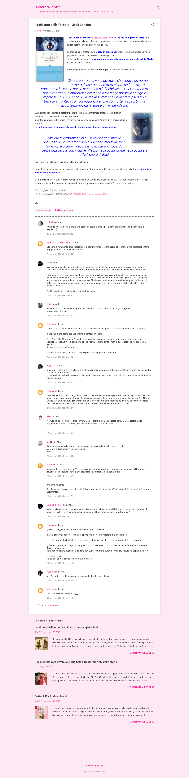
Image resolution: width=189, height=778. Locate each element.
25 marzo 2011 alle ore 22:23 (61, 234)
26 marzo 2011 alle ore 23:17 (61, 382)
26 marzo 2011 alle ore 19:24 (61, 357)
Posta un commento (48, 605)
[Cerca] (158, 8)
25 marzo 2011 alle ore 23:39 (61, 254)
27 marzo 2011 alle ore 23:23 (61, 433)
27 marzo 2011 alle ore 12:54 (61, 408)
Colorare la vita (48, 7)
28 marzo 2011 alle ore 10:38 (61, 456)
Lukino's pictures (55, 505)
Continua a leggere (142, 653)
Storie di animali (43, 210)
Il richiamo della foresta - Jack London (89, 194)
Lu (48, 262)
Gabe (49, 304)
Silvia (49, 416)
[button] (152, 25)
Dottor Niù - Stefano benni (51, 696)
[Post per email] (36, 204)
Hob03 (50, 222)
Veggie (50, 365)
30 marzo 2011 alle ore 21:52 (61, 598)
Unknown (51, 464)
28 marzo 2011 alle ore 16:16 (61, 476)
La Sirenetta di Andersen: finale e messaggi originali (66, 627)
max (49, 442)
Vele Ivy (50, 324)
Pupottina (51, 571)
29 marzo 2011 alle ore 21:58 (61, 563)
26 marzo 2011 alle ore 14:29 (61, 315)
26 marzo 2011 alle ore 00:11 (61, 295)
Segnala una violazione (94, 771)
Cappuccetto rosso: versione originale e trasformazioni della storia (76, 661)
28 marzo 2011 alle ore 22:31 (61, 516)
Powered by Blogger (94, 765)
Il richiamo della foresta (103, 37)
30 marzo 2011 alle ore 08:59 (61, 580)
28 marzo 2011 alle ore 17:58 (61, 496)
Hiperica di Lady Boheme (58, 242)
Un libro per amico (64, 210)
